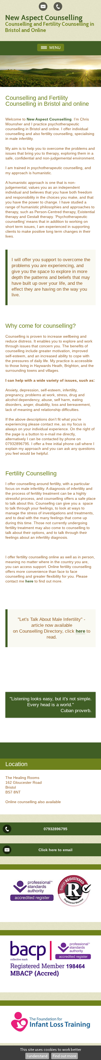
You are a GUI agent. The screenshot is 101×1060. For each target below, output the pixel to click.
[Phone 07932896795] (58, 6)
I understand (37, 1056)
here (29, 581)
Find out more (64, 1056)
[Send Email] (43, 6)
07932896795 (55, 829)
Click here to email (55, 850)
